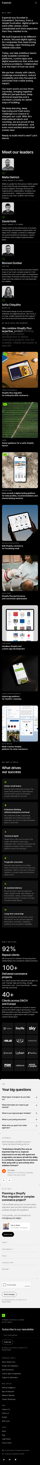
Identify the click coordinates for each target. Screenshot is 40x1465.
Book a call (8, 1234)
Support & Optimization (10, 1377)
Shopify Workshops (9, 1399)
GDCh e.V (5, 1413)
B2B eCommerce (8, 1370)
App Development (8, 1391)
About (4, 1431)
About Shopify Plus (8, 1362)
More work (5, 1421)
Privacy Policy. (6, 1349)
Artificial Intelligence (8, 1388)
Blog (3, 1435)
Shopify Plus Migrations (10, 1366)
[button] (37, 2)
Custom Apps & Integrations (11, 1374)
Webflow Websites (8, 1395)
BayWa (4, 1417)
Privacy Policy (7, 1443)
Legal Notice (6, 1439)
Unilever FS (6, 1409)
